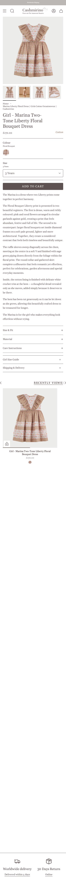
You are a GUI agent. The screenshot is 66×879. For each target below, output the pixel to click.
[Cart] (61, 11)
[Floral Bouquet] (30, 462)
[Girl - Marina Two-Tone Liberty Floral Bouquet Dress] (30, 418)
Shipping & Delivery (13, 367)
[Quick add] (7, 444)
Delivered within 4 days (17, 874)
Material (7, 339)
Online (48, 874)
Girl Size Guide (11, 359)
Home (6, 103)
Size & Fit (8, 330)
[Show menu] (4, 11)
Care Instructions (12, 348)
